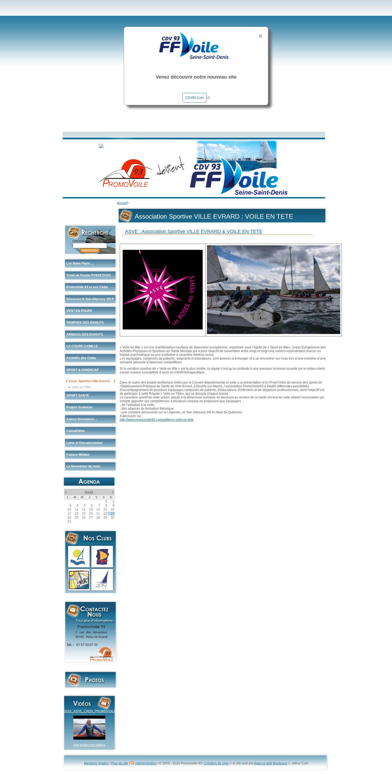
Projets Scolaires (79, 407)
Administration (146, 763)
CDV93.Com (194, 98)
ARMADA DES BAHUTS (84, 334)
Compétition (75, 431)
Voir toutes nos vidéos (89, 745)
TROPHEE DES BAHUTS (85, 322)
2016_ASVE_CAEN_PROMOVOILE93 (92, 711)
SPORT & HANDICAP (82, 370)
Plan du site (119, 763)
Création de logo (216, 763)
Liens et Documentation (84, 443)
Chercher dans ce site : (90, 241)
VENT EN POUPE (79, 311)
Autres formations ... (81, 419)
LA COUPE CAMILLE (82, 346)
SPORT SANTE (77, 395)
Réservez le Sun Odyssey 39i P (90, 299)
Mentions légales (96, 763)
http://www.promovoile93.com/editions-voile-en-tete (157, 420)
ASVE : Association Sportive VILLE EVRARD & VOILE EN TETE (193, 231)
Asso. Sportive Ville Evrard (89, 381)
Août (89, 492)
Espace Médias (78, 455)
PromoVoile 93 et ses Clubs (87, 287)
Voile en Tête (81, 387)
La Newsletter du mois (83, 466)
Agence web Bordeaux (270, 763)
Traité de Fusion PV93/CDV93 (88, 275)
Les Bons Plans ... (79, 263)
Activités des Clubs (81, 358)
